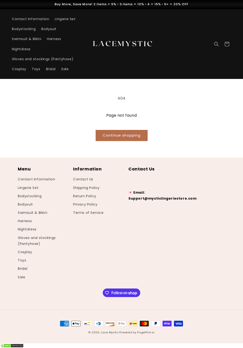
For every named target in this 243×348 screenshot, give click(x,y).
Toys (22, 260)
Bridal (23, 268)
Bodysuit (25, 204)
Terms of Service (88, 212)
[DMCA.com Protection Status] (121, 345)
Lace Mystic (110, 332)
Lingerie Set (28, 187)
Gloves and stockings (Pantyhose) (37, 240)
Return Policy (84, 196)
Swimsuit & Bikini (32, 212)
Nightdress (27, 229)
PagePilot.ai (145, 332)
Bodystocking (30, 196)
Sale (21, 277)
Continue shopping (121, 135)
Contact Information (36, 179)
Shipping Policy (86, 187)
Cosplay (25, 252)
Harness (25, 221)
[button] (216, 44)
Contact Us (83, 179)
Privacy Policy (85, 204)
